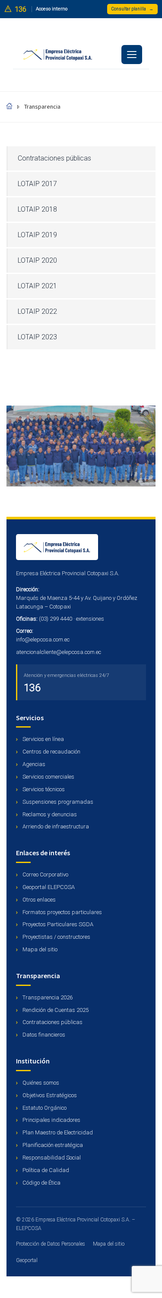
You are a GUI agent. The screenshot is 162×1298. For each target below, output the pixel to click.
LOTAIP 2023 (37, 337)
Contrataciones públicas (54, 158)
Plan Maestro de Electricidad (57, 1132)
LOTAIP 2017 (37, 184)
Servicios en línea (42, 739)
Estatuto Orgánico (44, 1108)
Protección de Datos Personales (50, 1244)
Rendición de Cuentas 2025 (55, 1010)
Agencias (33, 764)
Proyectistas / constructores (55, 937)
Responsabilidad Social (51, 1157)
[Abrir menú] (131, 54)
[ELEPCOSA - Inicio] (81, 547)
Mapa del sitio (39, 949)
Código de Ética (40, 1182)
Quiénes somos (40, 1082)
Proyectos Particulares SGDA (57, 924)
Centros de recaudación (50, 751)
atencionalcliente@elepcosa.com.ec (58, 652)
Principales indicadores (50, 1120)
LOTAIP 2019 (37, 235)
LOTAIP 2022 (37, 311)
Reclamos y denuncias (49, 814)
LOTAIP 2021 (37, 286)
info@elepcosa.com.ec (43, 639)
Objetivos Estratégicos (49, 1095)
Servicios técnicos (43, 789)
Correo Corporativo (44, 874)
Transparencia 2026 (47, 997)
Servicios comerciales (47, 776)
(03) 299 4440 (55, 618)
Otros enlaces (38, 899)
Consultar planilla (132, 8)
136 (32, 688)
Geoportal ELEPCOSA (48, 887)
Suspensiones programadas (57, 802)
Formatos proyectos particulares (61, 912)
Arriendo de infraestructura (55, 826)
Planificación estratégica (52, 1145)
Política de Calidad (45, 1170)
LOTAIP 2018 (37, 209)
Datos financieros (43, 1034)
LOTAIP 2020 (37, 260)
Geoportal (27, 1260)
